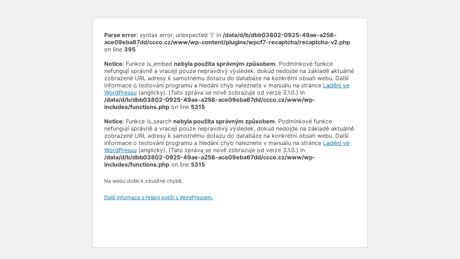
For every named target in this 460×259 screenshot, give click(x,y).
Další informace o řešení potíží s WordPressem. (158, 197)
